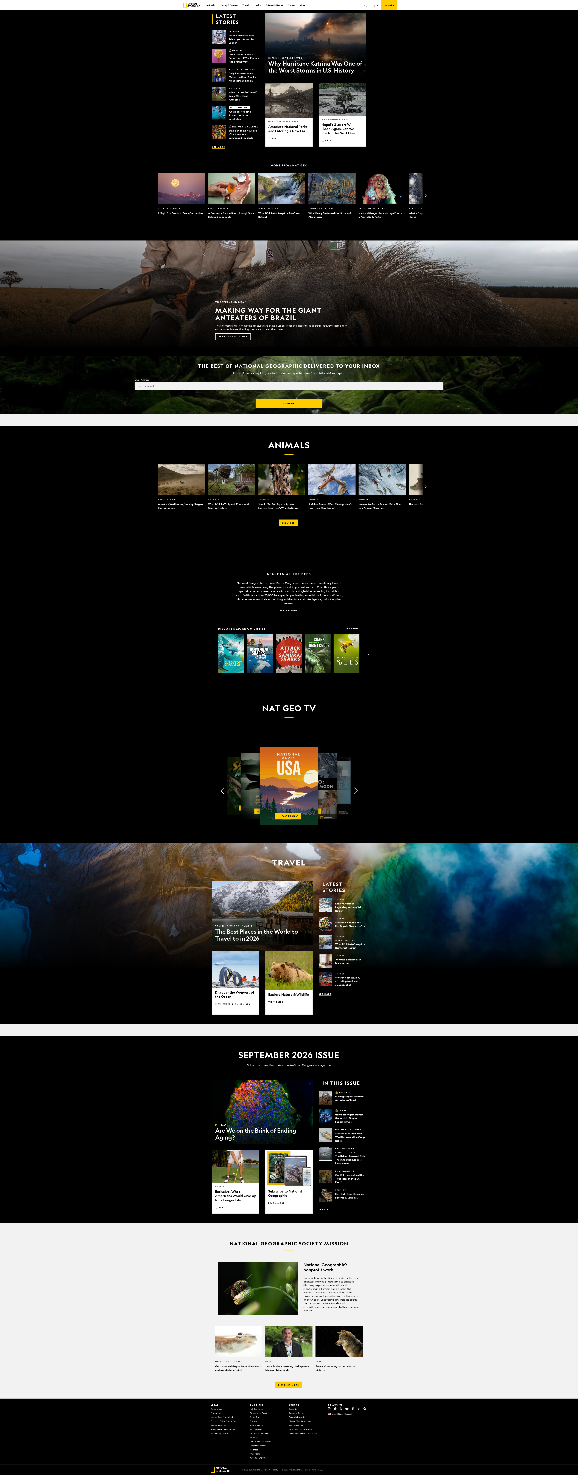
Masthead (254, 1450)
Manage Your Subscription (300, 1421)
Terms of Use (216, 1409)
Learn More (276, 1203)
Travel (245, 5)
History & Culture (228, 5)
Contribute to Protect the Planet (303, 1433)
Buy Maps (254, 1421)
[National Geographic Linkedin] (353, 1408)
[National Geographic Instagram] (329, 1408)
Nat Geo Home (256, 1409)
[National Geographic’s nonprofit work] (289, 1288)
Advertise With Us (258, 1458)
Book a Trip (254, 1417)
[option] (181, 196)
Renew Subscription (297, 1417)
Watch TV (254, 1437)
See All (324, 1209)
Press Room (255, 1454)
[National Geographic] (191, 5)
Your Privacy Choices (219, 1433)
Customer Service (296, 1413)
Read (275, 138)
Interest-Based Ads (219, 1425)
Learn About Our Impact (260, 1441)
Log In (374, 5)
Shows (291, 5)
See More (218, 147)
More (302, 5)
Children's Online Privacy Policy (224, 1421)
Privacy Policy (216, 1413)
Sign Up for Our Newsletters (301, 1429)
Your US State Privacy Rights (223, 1417)
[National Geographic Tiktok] (359, 1408)
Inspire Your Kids (257, 1425)
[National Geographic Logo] (221, 1471)
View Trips (275, 1002)
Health (257, 5)
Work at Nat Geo (296, 1425)
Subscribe (253, 1065)
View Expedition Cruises (232, 1004)
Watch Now (289, 610)
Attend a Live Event (258, 1413)
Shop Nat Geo (256, 1429)
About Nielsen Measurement (223, 1429)
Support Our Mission (258, 1445)
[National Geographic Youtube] (347, 1408)
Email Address (142, 379)
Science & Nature (274, 5)
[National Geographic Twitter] (341, 1408)
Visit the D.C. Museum (259, 1433)
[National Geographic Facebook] (335, 1408)
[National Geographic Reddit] (365, 1408)
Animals (210, 5)
